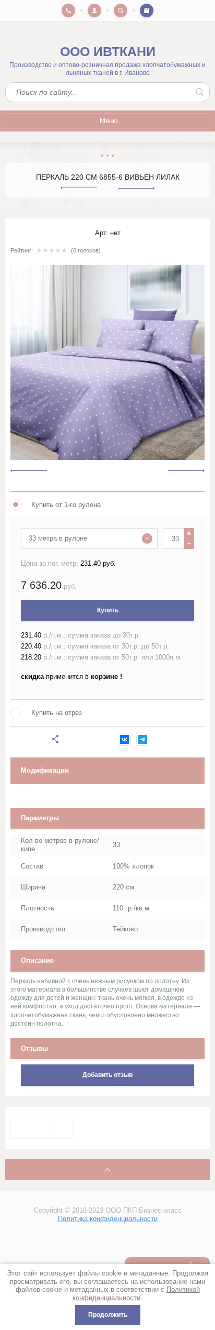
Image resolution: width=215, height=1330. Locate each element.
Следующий (136, 188)
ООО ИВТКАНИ (108, 52)
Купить (107, 610)
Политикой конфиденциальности (136, 1293)
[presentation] (28, 470)
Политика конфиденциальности (108, 1219)
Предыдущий (79, 188)
